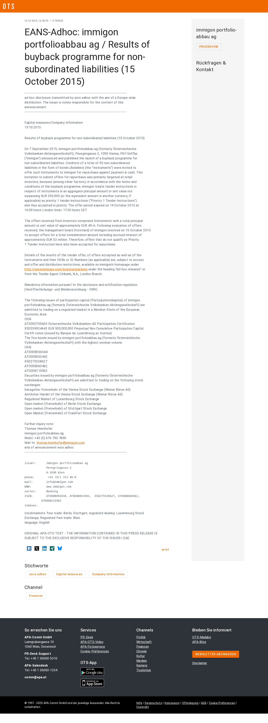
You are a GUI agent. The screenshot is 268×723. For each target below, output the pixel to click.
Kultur (140, 656)
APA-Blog (199, 642)
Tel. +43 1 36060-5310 (41, 658)
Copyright (142, 706)
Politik (141, 637)
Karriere (141, 665)
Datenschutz (153, 703)
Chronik (141, 651)
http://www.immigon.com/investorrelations (56, 269)
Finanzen (142, 647)
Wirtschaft (144, 642)
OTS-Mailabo (201, 637)
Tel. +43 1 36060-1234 (41, 670)
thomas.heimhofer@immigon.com (60, 443)
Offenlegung (190, 703)
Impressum (172, 703)
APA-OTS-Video (91, 642)
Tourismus (143, 670)
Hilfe (139, 703)
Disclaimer (199, 663)
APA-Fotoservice (92, 647)
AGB (203, 703)
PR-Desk (86, 637)
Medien (141, 661)
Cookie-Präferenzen (94, 651)
